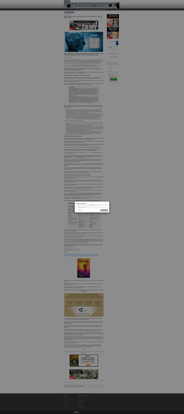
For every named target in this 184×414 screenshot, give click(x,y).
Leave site (79, 210)
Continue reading (104, 210)
